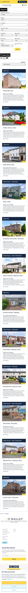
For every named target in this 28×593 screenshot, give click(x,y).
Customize (14, 586)
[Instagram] (13, 567)
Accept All (14, 582)
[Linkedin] (18, 567)
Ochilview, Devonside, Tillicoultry (13, 238)
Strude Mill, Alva (8, 90)
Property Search (5, 12)
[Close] (26, 571)
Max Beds (17, 33)
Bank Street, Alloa (8, 164)
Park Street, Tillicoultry (10, 423)
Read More (9, 579)
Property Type (4, 28)
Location (3, 22)
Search (2, 43)
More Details (5, 101)
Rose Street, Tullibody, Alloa (11, 349)
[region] (14, 581)
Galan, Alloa (6, 201)
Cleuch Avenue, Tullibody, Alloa (13, 275)
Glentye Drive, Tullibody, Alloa (12, 460)
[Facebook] (10, 567)
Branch (2, 17)
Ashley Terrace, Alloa (9, 128)
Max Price (17, 38)
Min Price (3, 38)
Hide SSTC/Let (18, 43)
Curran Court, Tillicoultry (10, 497)
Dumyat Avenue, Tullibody (11, 312)
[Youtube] (15, 567)
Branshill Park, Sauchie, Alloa (12, 386)
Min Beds (3, 33)
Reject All (14, 590)
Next (7, 513)
